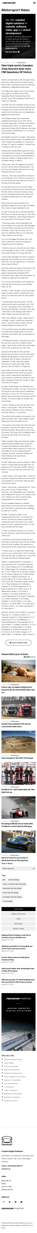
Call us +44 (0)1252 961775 (11, 1166)
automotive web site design (12, 888)
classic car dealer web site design (14, 884)
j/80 (4, 880)
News (3, 1184)
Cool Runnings (7, 901)
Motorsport (22, 62)
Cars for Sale (6, 1187)
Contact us (5, 1169)
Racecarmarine (7, 1189)
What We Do (6, 1181)
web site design (13, 880)
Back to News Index (19, 643)
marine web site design (10, 893)
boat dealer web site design (12, 897)
